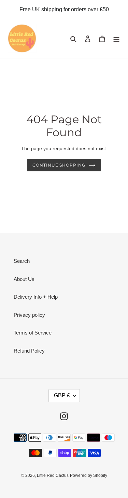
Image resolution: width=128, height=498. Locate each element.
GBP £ (62, 395)
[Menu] (116, 38)
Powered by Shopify (88, 475)
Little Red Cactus (53, 475)
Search (22, 261)
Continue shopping (59, 165)
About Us (24, 279)
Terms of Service (33, 333)
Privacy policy (29, 315)
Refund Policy (29, 351)
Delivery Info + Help (36, 297)
